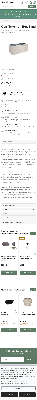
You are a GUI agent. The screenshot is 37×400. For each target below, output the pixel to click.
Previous (31, 233)
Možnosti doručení (9, 79)
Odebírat (30, 359)
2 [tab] (17, 278)
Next (34, 233)
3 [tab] (19, 278)
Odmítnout (9, 394)
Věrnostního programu (23, 95)
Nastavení (18, 388)
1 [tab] (16, 278)
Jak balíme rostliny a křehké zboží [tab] (12, 222)
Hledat (31, 6)
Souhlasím (27, 395)
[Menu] (34, 2)
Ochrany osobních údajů (21, 384)
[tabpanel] (9, 256)
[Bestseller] (28, 246)
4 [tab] (20, 278)
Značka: (6, 105)
